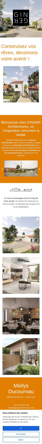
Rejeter (21, 440)
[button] (2, 169)
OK (21, 428)
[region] (21, 427)
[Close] (39, 411)
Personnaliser (21, 434)
